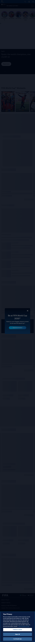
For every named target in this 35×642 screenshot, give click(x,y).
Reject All (17, 634)
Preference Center (17, 629)
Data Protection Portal (23, 626)
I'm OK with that (17, 639)
